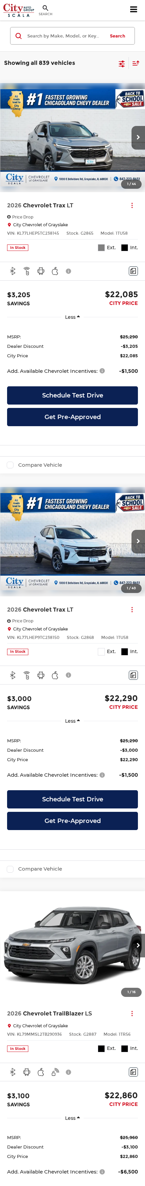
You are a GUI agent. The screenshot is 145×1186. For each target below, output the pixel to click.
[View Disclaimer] (69, 271)
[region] (72, 353)
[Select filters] (122, 63)
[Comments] (133, 271)
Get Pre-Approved (73, 417)
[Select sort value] (134, 63)
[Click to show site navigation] (134, 10)
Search (117, 35)
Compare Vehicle (40, 465)
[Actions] (132, 205)
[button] (138, 138)
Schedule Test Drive (72, 395)
